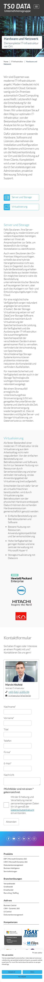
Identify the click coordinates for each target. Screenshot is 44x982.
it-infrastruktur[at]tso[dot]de (19, 696)
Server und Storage (22, 197)
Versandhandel (9, 884)
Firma (7, 752)
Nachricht (9, 775)
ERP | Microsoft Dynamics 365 (15, 859)
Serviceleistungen (10, 871)
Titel (6, 729)
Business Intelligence (11, 868)
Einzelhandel (8, 890)
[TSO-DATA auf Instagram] (34, 839)
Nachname (10, 706)
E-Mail (8, 763)
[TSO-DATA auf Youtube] (14, 839)
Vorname (9, 718)
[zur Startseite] (16, 8)
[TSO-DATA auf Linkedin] (24, 839)
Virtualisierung (19, 206)
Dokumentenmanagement (13, 865)
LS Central (7, 912)
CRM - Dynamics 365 (12, 908)
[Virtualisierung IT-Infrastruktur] (7, 207)
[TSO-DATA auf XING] (19, 839)
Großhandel (8, 887)
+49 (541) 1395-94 (18, 692)
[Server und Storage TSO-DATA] (7, 197)
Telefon (7, 740)
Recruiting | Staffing (11, 893)
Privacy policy (37, 953)
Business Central (10, 905)
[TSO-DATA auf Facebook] (8, 839)
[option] (22, 37)
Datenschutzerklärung (22, 809)
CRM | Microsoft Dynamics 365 (16, 862)
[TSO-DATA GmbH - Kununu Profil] (29, 839)
